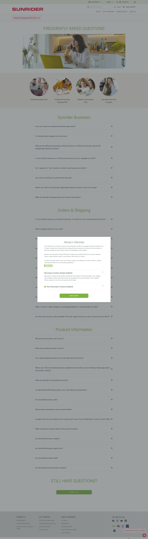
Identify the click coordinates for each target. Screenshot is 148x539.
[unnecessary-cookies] (45, 286)
